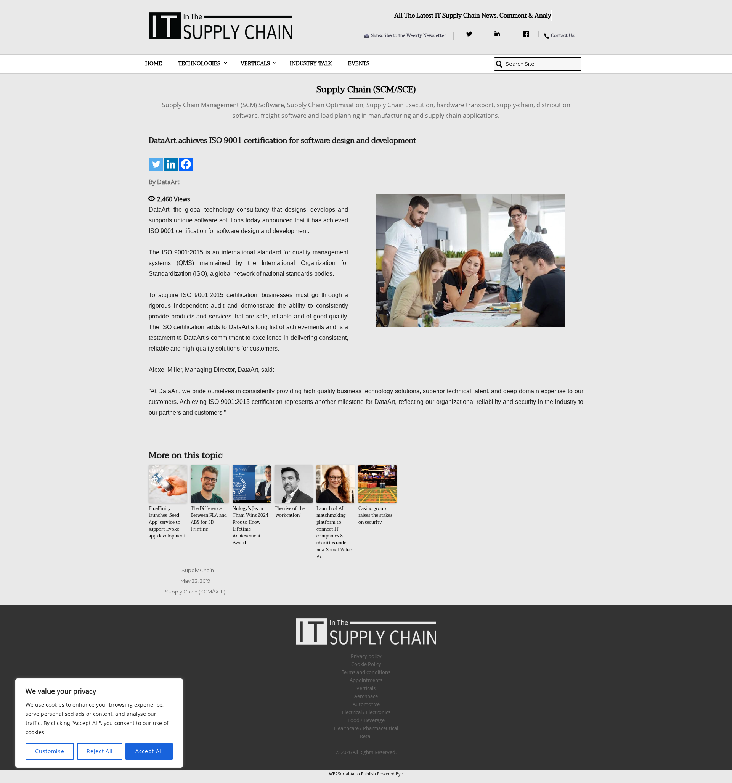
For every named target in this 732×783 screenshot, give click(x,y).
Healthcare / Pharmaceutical (366, 728)
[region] (99, 723)
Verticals (255, 63)
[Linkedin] (171, 164)
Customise (49, 751)
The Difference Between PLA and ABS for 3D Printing (209, 518)
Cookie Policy (366, 664)
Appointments (366, 680)
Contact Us (562, 35)
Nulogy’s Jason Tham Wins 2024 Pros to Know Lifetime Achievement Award (250, 525)
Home (153, 63)
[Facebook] (527, 34)
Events (358, 63)
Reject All (100, 751)
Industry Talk (311, 63)
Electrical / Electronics (366, 712)
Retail (366, 736)
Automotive (366, 704)
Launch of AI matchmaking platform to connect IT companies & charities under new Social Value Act (334, 532)
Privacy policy (366, 656)
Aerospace (366, 696)
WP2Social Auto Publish (352, 774)
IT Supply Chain (195, 570)
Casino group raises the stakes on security (375, 515)
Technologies (199, 63)
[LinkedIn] (498, 34)
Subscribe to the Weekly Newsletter (408, 35)
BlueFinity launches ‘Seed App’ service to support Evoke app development (167, 522)
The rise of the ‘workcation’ (289, 512)
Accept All (149, 751)
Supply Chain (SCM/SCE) (195, 591)
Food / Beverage (366, 720)
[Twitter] (470, 34)
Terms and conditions (366, 672)
